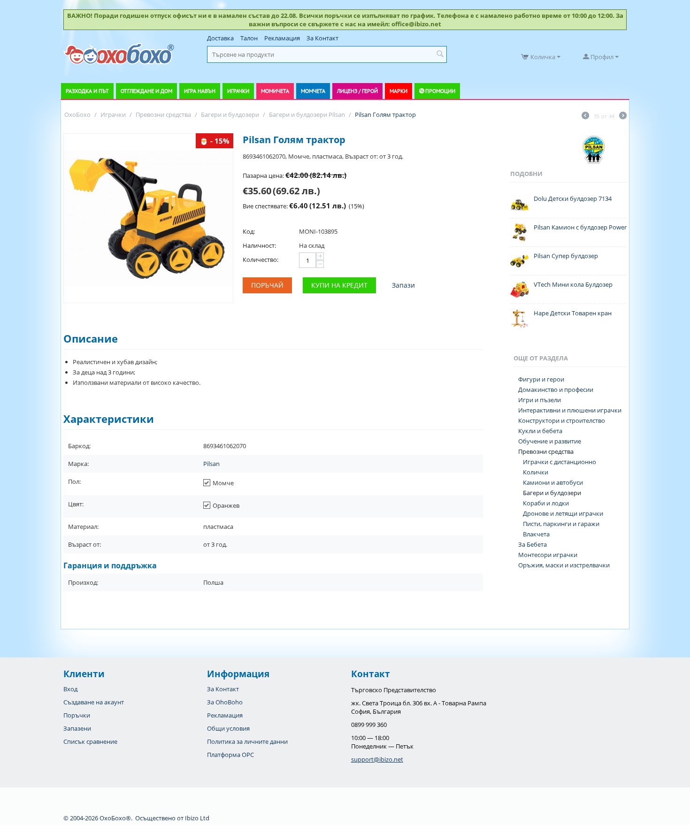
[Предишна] (585, 116)
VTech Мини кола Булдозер (573, 284)
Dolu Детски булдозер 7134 (573, 198)
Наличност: (259, 245)
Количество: (260, 259)
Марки (398, 90)
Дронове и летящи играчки (563, 513)
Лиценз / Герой (357, 90)
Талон (249, 38)
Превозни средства (546, 451)
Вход (70, 689)
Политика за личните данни (247, 741)
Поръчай (267, 285)
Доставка (220, 38)
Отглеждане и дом (146, 90)
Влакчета (536, 534)
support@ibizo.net (377, 759)
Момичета (275, 90)
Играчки (238, 90)
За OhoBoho (225, 702)
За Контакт (322, 38)
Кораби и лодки (546, 503)
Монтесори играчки (547, 554)
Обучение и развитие (549, 441)
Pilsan (211, 463)
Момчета (313, 90)
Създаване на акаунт (93, 702)
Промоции (440, 90)
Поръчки (76, 715)
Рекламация (282, 38)
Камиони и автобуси (553, 482)
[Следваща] (623, 116)
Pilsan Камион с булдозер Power (580, 227)
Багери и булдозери (552, 493)
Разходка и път (87, 90)
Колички (535, 472)
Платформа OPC (230, 754)
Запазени (77, 728)
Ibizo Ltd (197, 818)
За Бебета (532, 544)
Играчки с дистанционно (559, 462)
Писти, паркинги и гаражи (561, 523)
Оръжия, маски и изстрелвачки (564, 565)
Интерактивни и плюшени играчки (569, 410)
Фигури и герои (541, 379)
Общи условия (228, 728)
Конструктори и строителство (561, 420)
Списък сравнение (90, 741)
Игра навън (199, 90)
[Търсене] (440, 54)
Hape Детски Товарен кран (573, 313)
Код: (249, 231)
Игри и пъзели (539, 400)
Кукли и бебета (540, 431)
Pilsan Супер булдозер (566, 256)
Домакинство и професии (555, 389)
